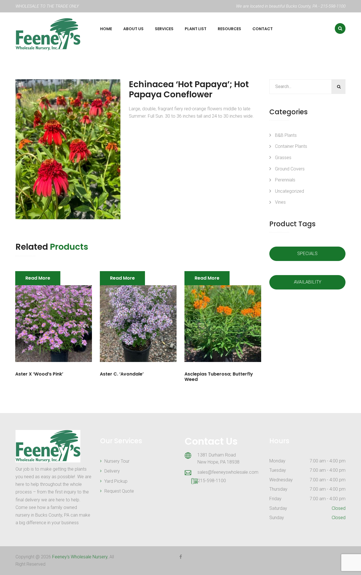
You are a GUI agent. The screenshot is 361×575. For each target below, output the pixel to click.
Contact (262, 29)
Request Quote (119, 491)
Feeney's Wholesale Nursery (79, 556)
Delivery (112, 471)
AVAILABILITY (307, 282)
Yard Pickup (115, 481)
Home (106, 29)
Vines (280, 202)
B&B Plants (286, 135)
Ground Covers (290, 169)
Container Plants (291, 146)
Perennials (285, 180)
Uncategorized (289, 191)
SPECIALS (307, 253)
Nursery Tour (116, 461)
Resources (229, 29)
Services (164, 29)
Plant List (195, 29)
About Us (133, 29)
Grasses (283, 157)
